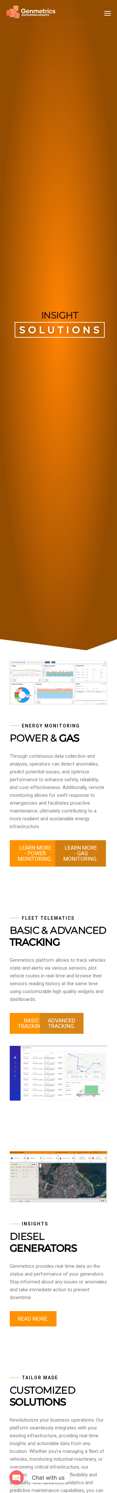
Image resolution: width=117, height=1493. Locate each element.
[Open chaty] (16, 1477)
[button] (107, 13)
